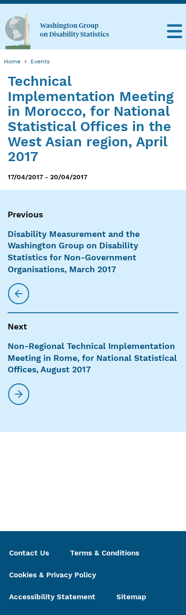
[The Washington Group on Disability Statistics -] (57, 30)
